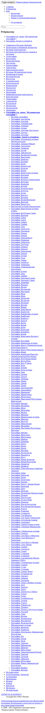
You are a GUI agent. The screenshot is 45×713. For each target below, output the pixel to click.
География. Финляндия (21, 621)
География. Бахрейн (19, 162)
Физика (9, 681)
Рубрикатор (11, 9)
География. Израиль (19, 285)
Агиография (11, 56)
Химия (9, 683)
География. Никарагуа (20, 455)
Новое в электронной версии (23, 18)
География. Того (18, 585)
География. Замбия (19, 276)
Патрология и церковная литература (21, 47)
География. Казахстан (20, 312)
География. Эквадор (19, 643)
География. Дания (18, 260)
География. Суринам (20, 569)
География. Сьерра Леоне (22, 571)
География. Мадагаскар (21, 397)
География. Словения (20, 556)
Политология (11, 108)
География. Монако (19, 433)
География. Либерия (19, 379)
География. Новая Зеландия (22, 459)
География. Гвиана (19, 233)
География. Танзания (20, 580)
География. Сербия (19, 547)
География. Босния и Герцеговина (25, 180)
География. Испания (19, 303)
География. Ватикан (19, 197)
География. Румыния (20, 511)
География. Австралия (20, 119)
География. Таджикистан (21, 574)
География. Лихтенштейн (22, 388)
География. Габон (18, 218)
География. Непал (18, 446)
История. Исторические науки (19, 72)
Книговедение (12, 97)
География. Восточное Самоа (23, 213)
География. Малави (19, 403)
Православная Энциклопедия (28, 2)
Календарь (15, 13)
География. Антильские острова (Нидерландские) (24, 140)
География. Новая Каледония (23, 462)
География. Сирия (18, 551)
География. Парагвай (20, 486)
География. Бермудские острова (24, 173)
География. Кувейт (19, 368)
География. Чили (18, 641)
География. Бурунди (19, 191)
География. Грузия (19, 256)
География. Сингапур (20, 549)
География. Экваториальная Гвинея (26, 652)
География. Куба (18, 365)
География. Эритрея (19, 654)
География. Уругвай (19, 612)
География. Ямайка (19, 668)
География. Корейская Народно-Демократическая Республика (24, 355)
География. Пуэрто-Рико (21, 500)
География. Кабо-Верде (21, 309)
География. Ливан (18, 381)
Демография (11, 99)
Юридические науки (15, 70)
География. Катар (18, 323)
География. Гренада (19, 249)
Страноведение (12, 81)
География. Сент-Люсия (21, 545)
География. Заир (18, 274)
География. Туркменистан (22, 598)
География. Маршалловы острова (25, 417)
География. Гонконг (19, 247)
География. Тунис (18, 596)
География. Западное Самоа (23, 280)
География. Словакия (20, 554)
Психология (11, 103)
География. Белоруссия (21, 166)
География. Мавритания (21, 395)
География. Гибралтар (20, 242)
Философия (11, 92)
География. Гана (18, 227)
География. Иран (18, 296)
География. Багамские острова (24, 155)
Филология (11, 88)
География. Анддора (19, 135)
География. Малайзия (20, 406)
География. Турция (19, 601)
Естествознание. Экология (17, 674)
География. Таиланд (19, 576)
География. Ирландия (20, 298)
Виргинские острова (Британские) (25, 206)
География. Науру (18, 444)
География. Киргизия (20, 330)
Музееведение (12, 690)
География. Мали (18, 408)
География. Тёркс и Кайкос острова (26, 583)
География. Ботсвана (20, 182)
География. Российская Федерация (25, 506)
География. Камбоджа (20, 316)
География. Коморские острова (24, 343)
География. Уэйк (18, 614)
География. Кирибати (20, 332)
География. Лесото (19, 377)
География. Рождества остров (23, 504)
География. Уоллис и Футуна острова (27, 609)
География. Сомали (19, 565)
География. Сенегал (19, 533)
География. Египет (19, 271)
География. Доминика (20, 265)
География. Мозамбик (20, 426)
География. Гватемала (20, 231)
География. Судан (18, 567)
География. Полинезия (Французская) (27, 493)
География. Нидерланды (21, 453)
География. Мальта (19, 412)
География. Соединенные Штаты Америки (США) (25, 559)
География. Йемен (18, 307)
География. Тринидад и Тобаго (24, 592)
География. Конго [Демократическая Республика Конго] (26, 346)
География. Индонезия (20, 289)
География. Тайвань (19, 578)
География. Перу (18, 489)
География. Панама (19, 482)
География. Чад (17, 636)
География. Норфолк (20, 466)
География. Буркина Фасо (22, 188)
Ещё (8, 11)
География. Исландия (20, 300)
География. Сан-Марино (21, 515)
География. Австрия (19, 121)
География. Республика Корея (23, 359)
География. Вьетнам (19, 215)
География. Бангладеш (20, 157)
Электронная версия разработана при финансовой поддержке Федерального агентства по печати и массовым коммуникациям (22, 703)
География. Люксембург (21, 390)
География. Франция (20, 627)
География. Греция (19, 253)
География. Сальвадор (20, 513)
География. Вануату (19, 195)
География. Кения (18, 325)
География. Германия (20, 240)
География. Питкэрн (19, 491)
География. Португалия (21, 498)
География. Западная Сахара (23, 278)
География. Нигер (18, 448)
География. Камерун (19, 318)
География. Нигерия (19, 450)
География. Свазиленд (20, 522)
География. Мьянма (19, 439)
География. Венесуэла (20, 204)
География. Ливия (18, 383)
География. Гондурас (20, 244)
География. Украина (19, 607)
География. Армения (20, 148)
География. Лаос (18, 372)
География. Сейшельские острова (25, 531)
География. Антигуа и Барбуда (19, 41)
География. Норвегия (20, 464)
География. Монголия (20, 435)
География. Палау (18, 477)
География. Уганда (19, 603)
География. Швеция (19, 648)
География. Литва (18, 386)
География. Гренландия (21, 251)
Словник (10, 7)
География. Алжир (19, 128)
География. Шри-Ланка (21, 650)
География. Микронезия (21, 424)
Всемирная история (14, 74)
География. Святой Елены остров (25, 524)
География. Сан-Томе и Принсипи (25, 518)
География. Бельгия (19, 168)
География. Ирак (18, 294)
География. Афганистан (21, 153)
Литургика (10, 63)
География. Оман (18, 473)
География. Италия (19, 305)
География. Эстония (19, 657)
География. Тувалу (19, 594)
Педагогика (11, 106)
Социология (11, 101)
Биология (10, 686)
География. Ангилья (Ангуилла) (24, 130)
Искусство (10, 79)
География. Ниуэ (18, 457)
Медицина (10, 688)
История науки (12, 672)
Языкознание (11, 85)
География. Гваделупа (20, 229)
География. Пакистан (20, 475)
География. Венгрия (19, 202)
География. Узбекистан (21, 605)
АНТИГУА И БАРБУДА (11, 694)
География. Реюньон (19, 502)
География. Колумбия (20, 341)
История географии (19, 117)
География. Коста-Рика (20, 361)
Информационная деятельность (19, 94)
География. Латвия (19, 374)
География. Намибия (20, 442)
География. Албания (19, 126)
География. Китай (18, 334)
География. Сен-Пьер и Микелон (25, 536)
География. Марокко (19, 415)
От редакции (16, 22)
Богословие (11, 59)
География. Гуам (18, 258)
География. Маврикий (20, 392)
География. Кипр (18, 327)
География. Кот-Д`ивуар (21, 363)
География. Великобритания (23, 200)
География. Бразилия (20, 184)
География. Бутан (18, 193)
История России (13, 77)
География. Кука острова (21, 370)
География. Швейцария (21, 645)
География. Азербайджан (21, 124)
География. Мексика (19, 419)
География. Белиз (18, 164)
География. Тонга (18, 589)
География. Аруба (18, 150)
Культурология (12, 83)
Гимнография (12, 65)
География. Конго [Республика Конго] (27, 350)
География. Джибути (20, 262)
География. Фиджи (19, 616)
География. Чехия (18, 639)
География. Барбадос (20, 159)
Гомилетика (11, 68)
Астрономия (11, 677)
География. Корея (18, 352)
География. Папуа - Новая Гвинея (25, 484)
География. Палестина (20, 480)
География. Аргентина (20, 146)
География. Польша (19, 495)
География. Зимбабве (20, 283)
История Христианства (16, 50)
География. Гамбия (19, 224)
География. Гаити (18, 220)
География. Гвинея (19, 236)
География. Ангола (19, 133)
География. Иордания (20, 291)
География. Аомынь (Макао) (23, 144)
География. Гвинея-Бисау (21, 238)
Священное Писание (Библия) (19, 45)
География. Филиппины (21, 618)
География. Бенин (18, 171)
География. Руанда (19, 509)
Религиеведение (13, 61)
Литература (11, 90)
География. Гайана (19, 222)
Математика (11, 679)
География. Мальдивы (20, 410)
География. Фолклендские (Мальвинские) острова (22, 624)
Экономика (11, 110)
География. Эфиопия (20, 659)
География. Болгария (20, 175)
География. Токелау (19, 587)
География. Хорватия (20, 630)
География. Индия (18, 287)
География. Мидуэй (19, 421)
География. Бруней (19, 186)
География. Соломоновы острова (25, 562)
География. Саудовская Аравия (24, 520)
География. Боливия (19, 177)
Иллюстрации (17, 16)
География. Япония (19, 670)
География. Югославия (20, 661)
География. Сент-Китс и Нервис (24, 542)
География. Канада (19, 321)
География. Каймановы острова (24, 314)
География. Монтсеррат (21, 437)
